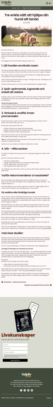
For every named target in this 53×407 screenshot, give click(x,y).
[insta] (25, 390)
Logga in (49, 398)
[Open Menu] (47, 3)
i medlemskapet (46, 228)
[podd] (32, 390)
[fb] (21, 390)
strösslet (13, 139)
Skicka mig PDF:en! (15, 360)
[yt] (28, 390)
